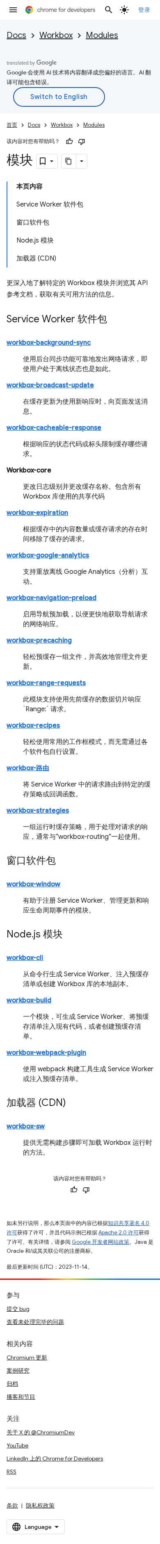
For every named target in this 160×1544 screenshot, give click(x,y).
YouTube (17, 1445)
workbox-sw (26, 1126)
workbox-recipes (33, 725)
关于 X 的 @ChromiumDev (41, 1432)
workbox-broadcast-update (50, 385)
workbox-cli (25, 958)
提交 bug (18, 1309)
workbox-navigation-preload (51, 598)
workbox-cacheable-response (54, 428)
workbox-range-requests (46, 683)
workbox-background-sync (49, 343)
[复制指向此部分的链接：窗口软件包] (64, 861)
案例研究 (18, 1370)
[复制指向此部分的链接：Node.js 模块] (71, 935)
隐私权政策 (40, 1505)
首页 (12, 124)
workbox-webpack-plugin (46, 1053)
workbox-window (33, 884)
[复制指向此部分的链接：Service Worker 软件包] (115, 320)
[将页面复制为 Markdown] (69, 161)
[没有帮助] (81, 141)
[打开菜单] (13, 10)
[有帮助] (69, 141)
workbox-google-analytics (48, 555)
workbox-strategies (38, 811)
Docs (16, 35)
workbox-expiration (37, 513)
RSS (11, 1471)
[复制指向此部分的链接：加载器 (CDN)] (74, 1103)
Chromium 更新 (27, 1357)
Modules (102, 35)
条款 (12, 1505)
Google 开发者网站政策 (100, 1241)
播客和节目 (21, 1396)
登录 (144, 9)
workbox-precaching (39, 640)
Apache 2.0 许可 (118, 1232)
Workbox (56, 35)
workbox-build (29, 1000)
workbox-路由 (28, 768)
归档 (12, 1383)
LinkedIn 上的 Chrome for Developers (55, 1458)
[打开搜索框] (109, 10)
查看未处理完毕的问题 (35, 1322)
